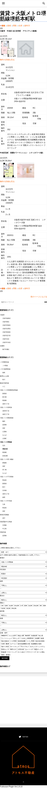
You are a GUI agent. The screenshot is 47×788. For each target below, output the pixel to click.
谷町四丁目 (5, 411)
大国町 (4, 438)
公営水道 (21, 649)
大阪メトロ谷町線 (6, 407)
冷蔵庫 (37, 638)
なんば (4, 435)
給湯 (42, 638)
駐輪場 (3, 652)
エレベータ (29, 649)
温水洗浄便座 (40, 641)
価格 (3, 26)
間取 (15, 26)
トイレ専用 (30, 641)
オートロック (14, 646)
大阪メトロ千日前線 (6, 476)
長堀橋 (4, 400)
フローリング (11, 652)
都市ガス (13, 649)
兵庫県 (2, 346)
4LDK (8, 608)
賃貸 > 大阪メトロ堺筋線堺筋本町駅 (23, 15)
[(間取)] (8, 57)
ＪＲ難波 (5, 365)
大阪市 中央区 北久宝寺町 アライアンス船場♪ (18, 31)
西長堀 (4, 393)
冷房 (2, 644)
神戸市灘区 (5, 349)
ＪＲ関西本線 (4, 362)
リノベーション (6, 638)
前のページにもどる (39, 297)
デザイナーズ (31, 652)
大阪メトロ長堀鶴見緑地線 (9, 390)
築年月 (27, 26)
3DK (44, 605)
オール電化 (40, 652)
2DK (25, 605)
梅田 (3, 421)
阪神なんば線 (4, 376)
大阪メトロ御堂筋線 (6, 418)
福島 (3, 372)
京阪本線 (3, 532)
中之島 (4, 528)
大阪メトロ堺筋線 (6, 442)
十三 (3, 386)
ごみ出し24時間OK (27, 638)
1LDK (11, 605)
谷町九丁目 (5, 494)
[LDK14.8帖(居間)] (25, 179)
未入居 (41, 635)
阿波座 (4, 480)
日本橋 (4, 490)
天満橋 (4, 525)
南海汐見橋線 (4, 515)
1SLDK (16, 605)
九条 (3, 504)
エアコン (13, 644)
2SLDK (36, 605)
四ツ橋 (4, 469)
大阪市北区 (5, 339)
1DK (6, 605)
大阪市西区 (5, 322)
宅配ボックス (38, 649)
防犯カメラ (5, 649)
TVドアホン (25, 646)
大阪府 (2, 315)
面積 (9, 26)
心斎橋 (4, 431)
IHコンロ (16, 638)
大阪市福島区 (6, 318)
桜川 (3, 379)
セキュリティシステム (37, 646)
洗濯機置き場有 (36, 644)
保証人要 (21, 635)
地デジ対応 (5, 646)
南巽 (3, 497)
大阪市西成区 (6, 332)
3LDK (3, 608)
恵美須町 (5, 456)
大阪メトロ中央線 (6, 501)
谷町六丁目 (5, 404)
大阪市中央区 (6, 342)
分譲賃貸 (34, 635)
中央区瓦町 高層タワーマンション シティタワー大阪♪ (22, 153)
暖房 (7, 644)
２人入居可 (12, 635)
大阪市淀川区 (6, 335)
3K (41, 605)
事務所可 (4, 635)
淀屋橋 (4, 425)
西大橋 (4, 397)
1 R (21, 605)
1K (2, 605)
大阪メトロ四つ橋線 (6, 459)
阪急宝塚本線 (4, 383)
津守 (3, 518)
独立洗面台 (5, 641)
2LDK (30, 605)
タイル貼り (21, 652)
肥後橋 (4, 463)
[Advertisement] (23, 700)
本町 (3, 428)
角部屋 (27, 635)
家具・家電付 (5, 655)
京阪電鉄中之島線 (6, 522)
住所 (20, 26)
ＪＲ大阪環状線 (5, 369)
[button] (43, 3)
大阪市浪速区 (6, 325)
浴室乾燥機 (21, 641)
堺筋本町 (5, 449)
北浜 (3, 445)
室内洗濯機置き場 (24, 644)
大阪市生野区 (6, 328)
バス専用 (13, 641)
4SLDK (14, 608)
